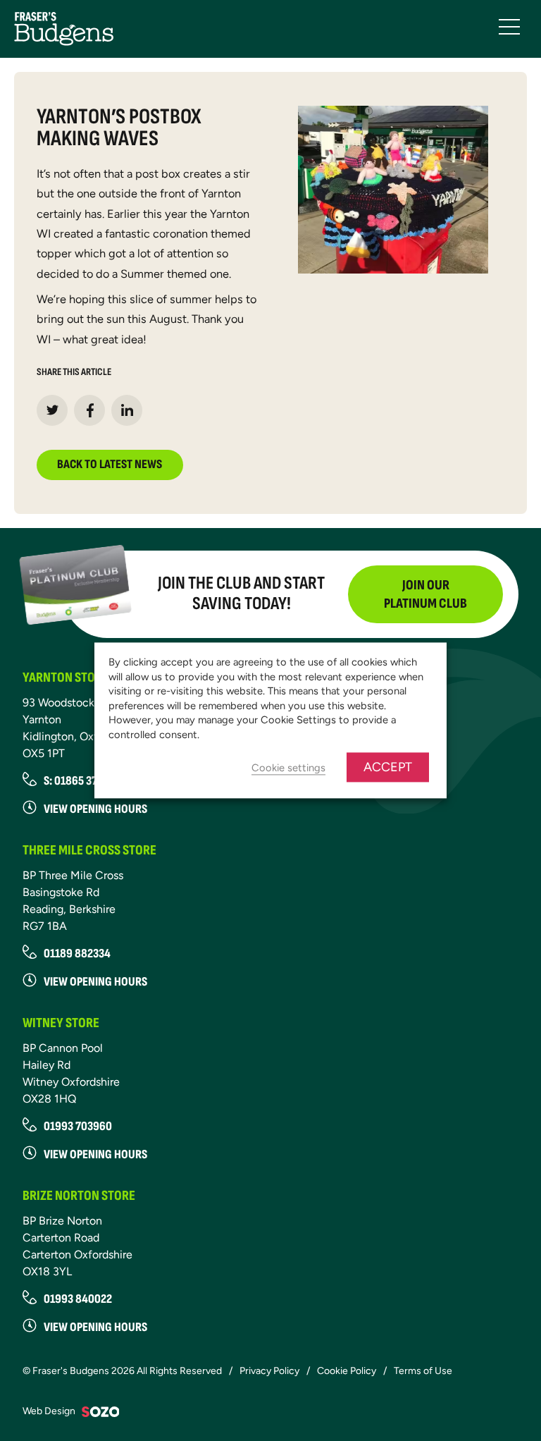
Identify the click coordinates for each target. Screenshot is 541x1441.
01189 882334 (77, 953)
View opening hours (95, 809)
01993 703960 (78, 1126)
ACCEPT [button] (387, 767)
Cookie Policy (346, 1371)
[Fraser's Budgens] (63, 28)
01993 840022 (78, 1299)
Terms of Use (423, 1371)
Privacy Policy (269, 1371)
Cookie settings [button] (288, 768)
